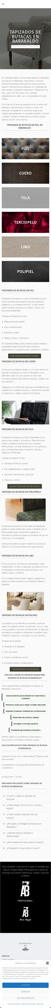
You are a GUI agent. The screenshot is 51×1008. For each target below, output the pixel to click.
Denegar (25, 992)
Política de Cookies (14, 1004)
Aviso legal (39, 1004)
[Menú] (3, 4)
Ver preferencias (25, 998)
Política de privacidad (28, 1004)
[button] (47, 963)
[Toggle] (4, 796)
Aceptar (25, 985)
